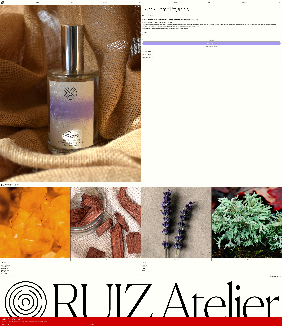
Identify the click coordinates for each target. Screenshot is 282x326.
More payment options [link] (211, 46)
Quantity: (144, 32)
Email (143, 270)
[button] (279, 2)
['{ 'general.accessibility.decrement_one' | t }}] (143, 35)
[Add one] (148, 35)
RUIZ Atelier (7, 276)
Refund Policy (5, 268)
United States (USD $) (275, 276)
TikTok (144, 268)
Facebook (144, 265)
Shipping (144, 15)
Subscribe (91, 324)
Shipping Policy (5, 270)
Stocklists (3, 272)
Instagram (144, 266)
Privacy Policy (5, 266)
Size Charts (4, 273)
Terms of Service (5, 265)
